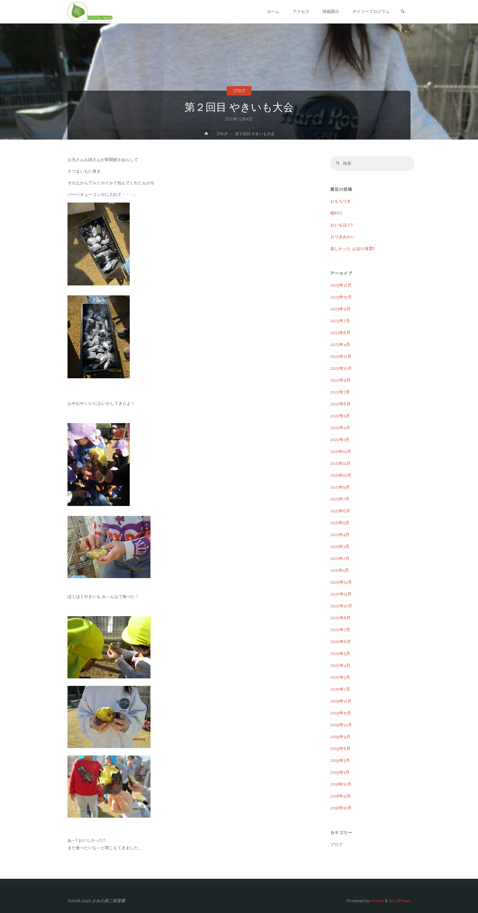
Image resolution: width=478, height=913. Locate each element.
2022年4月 (340, 427)
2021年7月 (339, 499)
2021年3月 (339, 546)
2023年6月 (340, 332)
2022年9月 (340, 380)
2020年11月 (340, 594)
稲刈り (336, 213)
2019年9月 (340, 736)
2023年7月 (340, 320)
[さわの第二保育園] (90, 11)
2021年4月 (340, 534)
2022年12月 (341, 356)
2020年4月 (340, 665)
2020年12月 (341, 582)
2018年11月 (340, 796)
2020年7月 (340, 629)
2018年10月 (341, 808)
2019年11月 (340, 712)
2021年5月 (339, 522)
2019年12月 (341, 701)
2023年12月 (341, 285)
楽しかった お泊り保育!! (352, 248)
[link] (402, 12)
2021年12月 (340, 451)
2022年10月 (341, 368)
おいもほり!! (341, 224)
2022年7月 (340, 392)
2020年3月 (340, 677)
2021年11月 (340, 463)
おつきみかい (342, 236)
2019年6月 (340, 748)
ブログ (239, 90)
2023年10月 (341, 297)
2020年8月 (340, 617)
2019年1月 (339, 772)
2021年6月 (340, 510)
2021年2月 (339, 558)
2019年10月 (341, 724)
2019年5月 (340, 760)
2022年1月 (339, 439)
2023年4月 (340, 344)
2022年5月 (340, 415)
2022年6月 (340, 404)
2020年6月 (340, 641)
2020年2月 (340, 689)
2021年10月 (340, 475)
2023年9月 (340, 308)
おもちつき (340, 201)
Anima (377, 900)
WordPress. (399, 900)
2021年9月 (340, 487)
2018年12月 (340, 784)
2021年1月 (339, 570)
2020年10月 (341, 606)
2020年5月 (340, 653)
